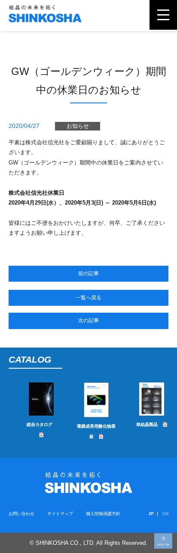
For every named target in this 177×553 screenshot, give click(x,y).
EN (165, 513)
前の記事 (88, 273)
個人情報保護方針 (103, 513)
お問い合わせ (21, 513)
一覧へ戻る (88, 298)
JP (151, 513)
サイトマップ (60, 513)
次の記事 (88, 320)
